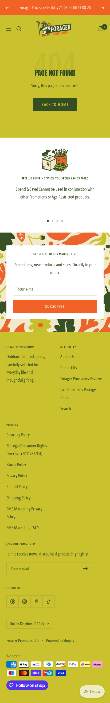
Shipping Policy (18, 498)
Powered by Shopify (60, 640)
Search (65, 408)
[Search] (19, 28)
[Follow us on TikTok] (48, 601)
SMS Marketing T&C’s (23, 527)
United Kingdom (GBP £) (27, 623)
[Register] (85, 569)
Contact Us (68, 368)
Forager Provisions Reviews (81, 379)
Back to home (55, 104)
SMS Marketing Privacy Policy (24, 513)
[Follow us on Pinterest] (36, 601)
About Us (67, 356)
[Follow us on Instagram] (24, 601)
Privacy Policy (16, 475)
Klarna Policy (16, 464)
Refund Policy (17, 486)
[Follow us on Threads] (12, 601)
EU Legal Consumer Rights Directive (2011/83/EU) (26, 450)
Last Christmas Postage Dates (78, 393)
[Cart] (101, 28)
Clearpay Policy (18, 435)
